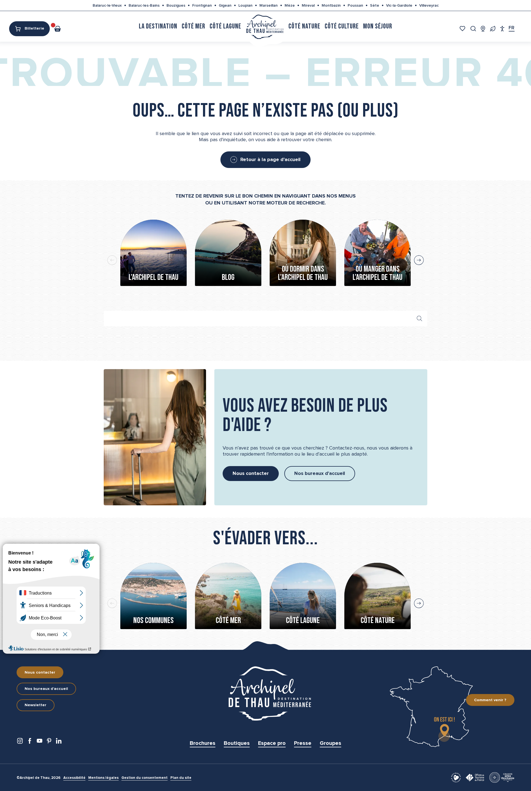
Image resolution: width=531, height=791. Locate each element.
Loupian (245, 5)
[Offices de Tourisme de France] (475, 777)
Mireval (308, 5)
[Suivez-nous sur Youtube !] (39, 742)
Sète (374, 5)
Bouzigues (175, 5)
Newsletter (35, 705)
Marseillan (268, 5)
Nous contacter (40, 672)
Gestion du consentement (144, 778)
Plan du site (180, 778)
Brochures (202, 743)
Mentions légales (103, 778)
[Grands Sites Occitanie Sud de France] (501, 777)
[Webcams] (483, 28)
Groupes (330, 743)
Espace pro (272, 743)
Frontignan (202, 5)
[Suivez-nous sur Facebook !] (29, 742)
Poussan (355, 5)
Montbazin (331, 5)
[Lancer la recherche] (419, 318)
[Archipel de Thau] (264, 26)
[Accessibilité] (502, 28)
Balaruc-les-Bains (144, 5)
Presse (302, 743)
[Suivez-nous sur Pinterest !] (49, 742)
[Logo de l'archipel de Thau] (265, 693)
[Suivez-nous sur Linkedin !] (58, 742)
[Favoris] (463, 28)
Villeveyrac (429, 5)
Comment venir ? (490, 700)
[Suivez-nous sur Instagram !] (20, 742)
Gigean (225, 5)
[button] (473, 28)
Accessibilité (74, 778)
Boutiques (237, 743)
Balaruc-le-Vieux (107, 5)
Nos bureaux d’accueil (46, 689)
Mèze (290, 5)
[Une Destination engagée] (492, 28)
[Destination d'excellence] (456, 777)
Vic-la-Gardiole (399, 5)
